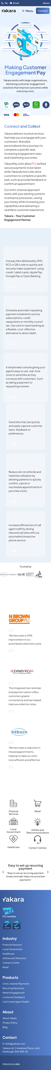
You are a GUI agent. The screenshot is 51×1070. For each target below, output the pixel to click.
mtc (17, 1064)
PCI (33, 163)
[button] (3, 872)
